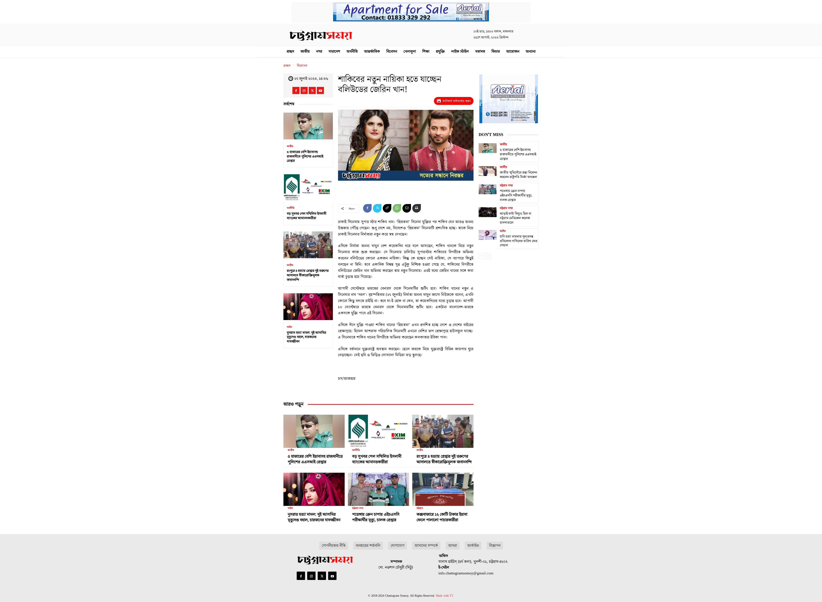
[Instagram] (304, 90)
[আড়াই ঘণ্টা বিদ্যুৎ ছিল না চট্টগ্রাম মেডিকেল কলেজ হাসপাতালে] (488, 212)
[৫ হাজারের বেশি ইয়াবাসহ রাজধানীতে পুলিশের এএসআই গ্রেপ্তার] (308, 126)
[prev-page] (481, 256)
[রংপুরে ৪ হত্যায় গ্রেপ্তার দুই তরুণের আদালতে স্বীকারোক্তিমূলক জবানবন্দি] (308, 245)
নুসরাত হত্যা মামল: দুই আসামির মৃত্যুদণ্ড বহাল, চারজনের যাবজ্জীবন (306, 337)
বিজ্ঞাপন (494, 545)
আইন (289, 327)
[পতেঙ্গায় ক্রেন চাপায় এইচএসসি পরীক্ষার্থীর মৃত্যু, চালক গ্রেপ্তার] (378, 487)
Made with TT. (445, 595)
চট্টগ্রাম (420, 508)
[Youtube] (320, 90)
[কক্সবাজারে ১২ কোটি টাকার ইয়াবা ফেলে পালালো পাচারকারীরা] (443, 487)
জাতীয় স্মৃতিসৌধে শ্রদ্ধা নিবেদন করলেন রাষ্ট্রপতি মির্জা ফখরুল (518, 174)
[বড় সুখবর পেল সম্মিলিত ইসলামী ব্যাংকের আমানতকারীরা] (308, 188)
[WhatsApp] (397, 208)
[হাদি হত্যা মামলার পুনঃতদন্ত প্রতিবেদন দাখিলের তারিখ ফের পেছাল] (488, 234)
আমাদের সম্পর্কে (426, 545)
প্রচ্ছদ (287, 65)
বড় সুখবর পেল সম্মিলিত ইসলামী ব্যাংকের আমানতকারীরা (306, 216)
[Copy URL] (387, 208)
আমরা (452, 545)
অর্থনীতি (290, 208)
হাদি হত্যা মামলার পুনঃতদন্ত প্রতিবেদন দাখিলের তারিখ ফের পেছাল (518, 241)
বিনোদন (302, 65)
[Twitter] (312, 90)
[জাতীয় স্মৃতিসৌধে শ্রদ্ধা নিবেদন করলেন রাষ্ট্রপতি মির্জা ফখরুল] (488, 170)
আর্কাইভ (473, 545)
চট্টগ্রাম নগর (357, 508)
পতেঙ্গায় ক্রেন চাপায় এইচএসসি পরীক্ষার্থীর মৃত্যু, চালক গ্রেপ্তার (375, 517)
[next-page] (488, 256)
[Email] (406, 208)
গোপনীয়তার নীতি (333, 545)
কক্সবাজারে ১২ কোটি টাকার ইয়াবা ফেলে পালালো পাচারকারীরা (442, 517)
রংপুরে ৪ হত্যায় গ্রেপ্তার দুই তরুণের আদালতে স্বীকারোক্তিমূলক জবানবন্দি (308, 275)
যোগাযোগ (397, 545)
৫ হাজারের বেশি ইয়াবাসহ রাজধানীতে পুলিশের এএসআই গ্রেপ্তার (305, 156)
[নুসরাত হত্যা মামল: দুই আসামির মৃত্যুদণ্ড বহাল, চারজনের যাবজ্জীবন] (308, 307)
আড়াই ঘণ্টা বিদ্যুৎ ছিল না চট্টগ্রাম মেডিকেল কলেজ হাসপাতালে (515, 218)
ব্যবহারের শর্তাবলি (368, 545)
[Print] (416, 208)
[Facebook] (295, 90)
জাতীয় (290, 146)
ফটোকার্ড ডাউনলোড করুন (456, 101)
